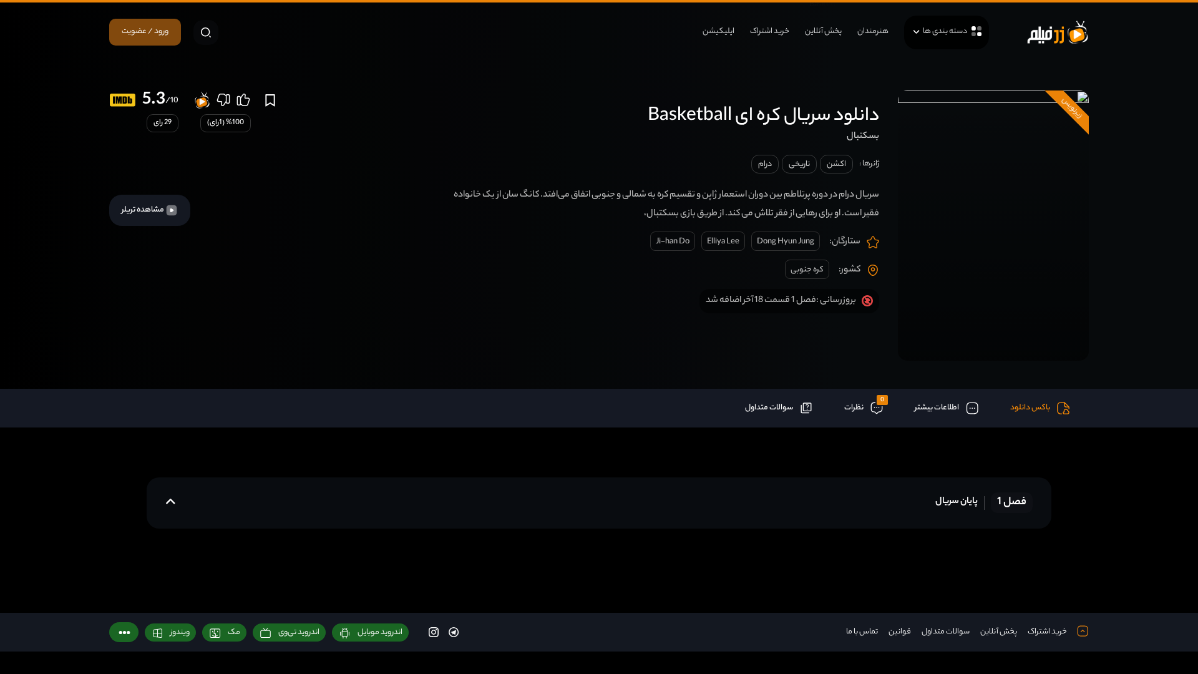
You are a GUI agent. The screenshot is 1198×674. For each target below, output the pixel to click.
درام (765, 164)
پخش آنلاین (823, 31)
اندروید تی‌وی (298, 632)
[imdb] (122, 100)
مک (234, 632)
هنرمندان (873, 31)
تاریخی (799, 164)
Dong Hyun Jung (785, 241)
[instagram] (433, 631)
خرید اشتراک (769, 31)
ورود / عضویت (145, 31)
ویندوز (180, 632)
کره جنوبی (807, 269)
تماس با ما (862, 631)
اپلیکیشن (718, 31)
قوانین (900, 631)
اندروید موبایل (380, 632)
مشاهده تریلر (143, 210)
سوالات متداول (946, 631)
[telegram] (453, 631)
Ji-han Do (672, 241)
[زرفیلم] (1057, 32)
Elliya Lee (723, 241)
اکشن (836, 164)
